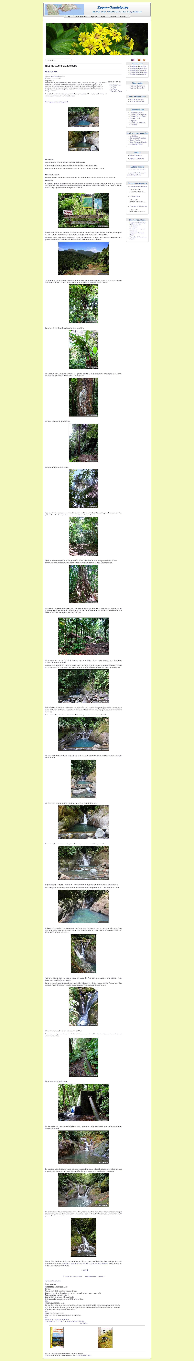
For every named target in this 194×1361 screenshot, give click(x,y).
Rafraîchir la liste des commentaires (57, 1319)
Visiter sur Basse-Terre (137, 86)
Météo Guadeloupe (136, 155)
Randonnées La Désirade (138, 75)
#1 (46, 1313)
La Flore (113, 87)
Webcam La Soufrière (137, 158)
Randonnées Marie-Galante (138, 73)
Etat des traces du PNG (137, 170)
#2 (46, 1303)
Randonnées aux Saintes (138, 70)
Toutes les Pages (116, 91)
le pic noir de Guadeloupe (99, 1263)
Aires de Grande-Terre (137, 101)
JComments (83, 1323)
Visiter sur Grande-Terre (137, 88)
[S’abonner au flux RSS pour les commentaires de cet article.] (56, 1284)
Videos (132, 239)
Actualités (112, 17)
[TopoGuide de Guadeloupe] (57, 1337)
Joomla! (47, 1355)
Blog (69, 17)
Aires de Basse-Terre (136, 99)
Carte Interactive (81, 17)
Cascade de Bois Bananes (138, 186)
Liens (103, 17)
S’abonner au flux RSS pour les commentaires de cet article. (65, 1321)
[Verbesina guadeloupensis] (97, 39)
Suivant (84, 1270)
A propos (94, 17)
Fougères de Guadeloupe (138, 223)
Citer (46, 1301)
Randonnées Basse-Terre (58, 76)
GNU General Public (84, 1355)
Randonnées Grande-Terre (138, 68)
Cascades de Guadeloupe (138, 237)
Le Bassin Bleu (51, 71)
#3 (46, 1287)
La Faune (114, 89)
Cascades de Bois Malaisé (138, 206)
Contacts (123, 17)
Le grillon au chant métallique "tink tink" (75, 1263)
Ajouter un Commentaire (53, 1281)
